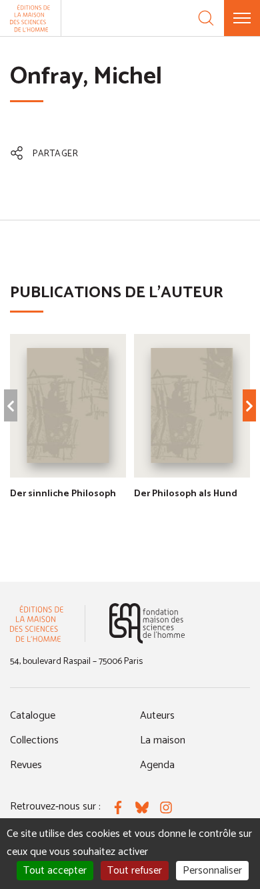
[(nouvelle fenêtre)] (147, 623)
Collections (34, 740)
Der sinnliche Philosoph (63, 494)
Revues (26, 765)
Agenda (157, 765)
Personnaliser (212, 871)
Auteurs (157, 716)
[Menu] (242, 18)
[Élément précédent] (10, 405)
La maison (162, 740)
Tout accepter (55, 871)
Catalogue (32, 716)
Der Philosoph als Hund (185, 494)
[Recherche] (206, 18)
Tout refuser (134, 871)
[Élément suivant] (249, 405)
